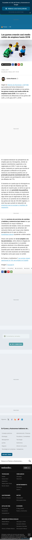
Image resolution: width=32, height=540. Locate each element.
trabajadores (19, 449)
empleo (28, 268)
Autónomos (19, 442)
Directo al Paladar (6, 497)
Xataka (3, 476)
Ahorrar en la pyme (21, 446)
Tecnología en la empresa (9, 449)
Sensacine (19, 487)
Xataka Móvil (5, 478)
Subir (25, 467)
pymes (3, 442)
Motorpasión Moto (21, 500)
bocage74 (10, 265)
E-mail (22, 64)
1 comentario (7, 64)
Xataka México (5, 521)
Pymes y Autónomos (21, 510)
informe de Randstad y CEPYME (18, 85)
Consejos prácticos (7, 433)
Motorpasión (19, 497)
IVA (10, 27)
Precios (5, 27)
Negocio (4, 446)
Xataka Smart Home (7, 483)
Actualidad (10, 268)
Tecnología (19, 439)
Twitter (16, 64)
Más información (25, 538)
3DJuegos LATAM (21, 521)
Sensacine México (21, 524)
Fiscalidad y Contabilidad (23, 436)
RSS (15, 419)
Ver (16, 344)
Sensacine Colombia (21, 526)
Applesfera (4, 481)
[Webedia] (6, 469)
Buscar (29, 461)
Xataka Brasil (5, 524)
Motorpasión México (21, 528)
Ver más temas (6, 454)
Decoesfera (5, 510)
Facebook (13, 64)
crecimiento (19, 268)
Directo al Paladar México (8, 528)
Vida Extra (19, 478)
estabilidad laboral (7, 234)
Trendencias (5, 508)
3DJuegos (19, 476)
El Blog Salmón (20, 508)
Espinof (18, 489)
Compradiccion (5, 513)
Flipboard (19, 64)
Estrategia (4, 436)
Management (5, 439)
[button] (12, 79)
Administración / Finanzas (23, 433)
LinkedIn (22, 419)
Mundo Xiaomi (5, 485)
